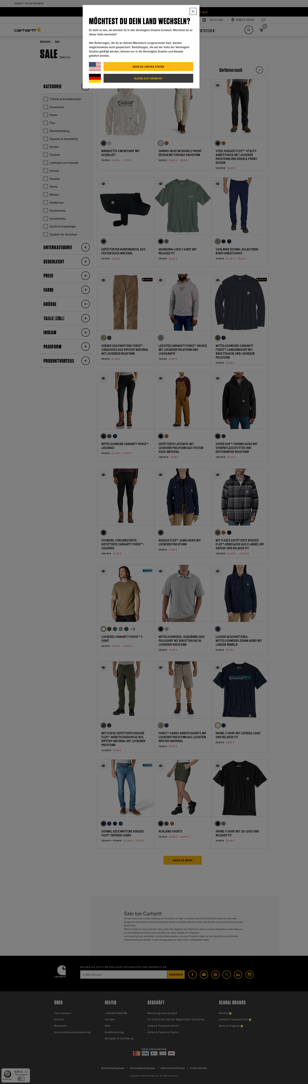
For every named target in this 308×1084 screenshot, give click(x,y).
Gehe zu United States (148, 66)
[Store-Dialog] (193, 11)
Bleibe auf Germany (148, 78)
